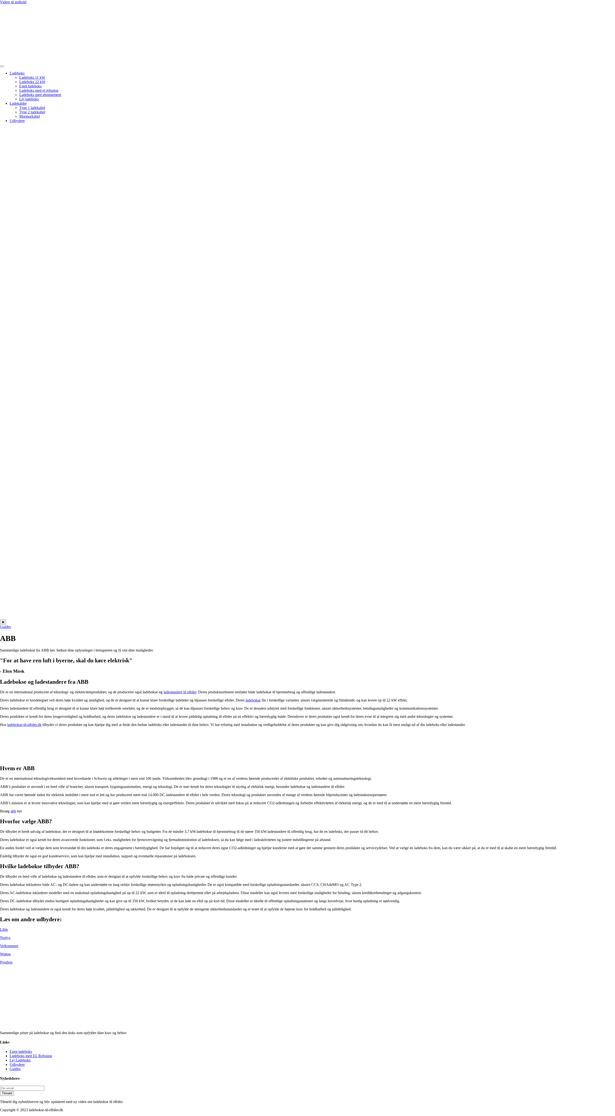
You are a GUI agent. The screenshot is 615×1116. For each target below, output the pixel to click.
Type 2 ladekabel (32, 112)
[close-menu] (3, 622)
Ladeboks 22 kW (32, 82)
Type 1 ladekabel (32, 108)
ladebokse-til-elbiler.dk (24, 725)
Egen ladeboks (30, 86)
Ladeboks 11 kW (32, 77)
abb (13, 811)
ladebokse (253, 700)
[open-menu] (2, 66)
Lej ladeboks (29, 99)
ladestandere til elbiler (180, 692)
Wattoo (5, 954)
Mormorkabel (29, 116)
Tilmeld (7, 1093)
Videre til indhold (13, 2)
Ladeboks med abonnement (40, 95)
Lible (4, 929)
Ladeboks (17, 73)
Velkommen (9, 946)
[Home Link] (246, 617)
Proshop (6, 962)
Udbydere (17, 121)
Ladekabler (18, 103)
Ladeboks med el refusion (38, 90)
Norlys (5, 938)
